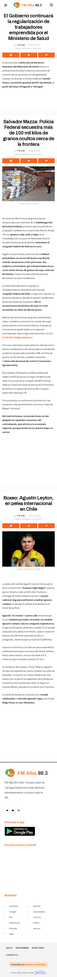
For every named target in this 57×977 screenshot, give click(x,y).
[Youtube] (13, 810)
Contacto (12, 955)
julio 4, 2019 (34, 515)
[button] (5, 5)
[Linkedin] (18, 810)
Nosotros (38, 948)
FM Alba (21, 45)
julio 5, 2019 (34, 45)
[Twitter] (7, 810)
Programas (22, 948)
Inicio (9, 948)
